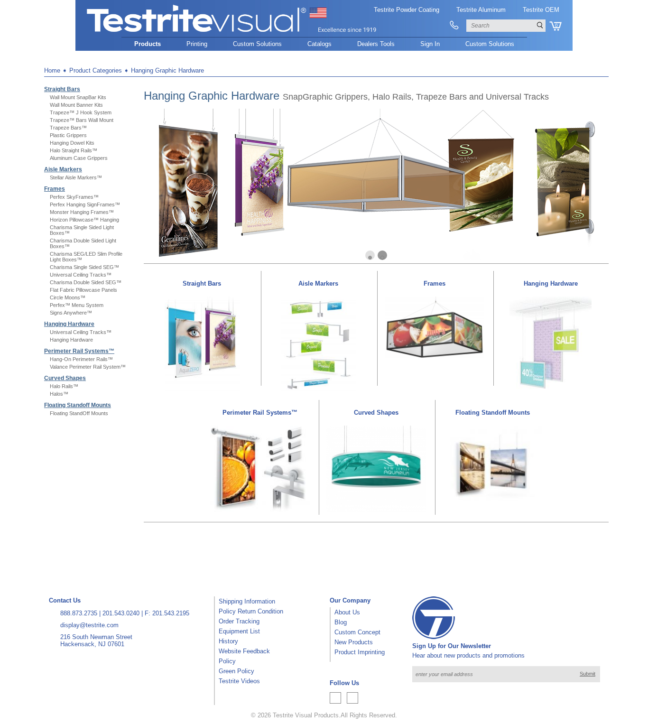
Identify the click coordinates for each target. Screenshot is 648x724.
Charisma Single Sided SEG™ (84, 267)
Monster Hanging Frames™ (82, 212)
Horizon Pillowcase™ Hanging (84, 220)
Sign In (430, 43)
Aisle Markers (63, 169)
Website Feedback (244, 651)
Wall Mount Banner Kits (76, 105)
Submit (587, 674)
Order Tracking (239, 621)
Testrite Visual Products (306, 715)
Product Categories (95, 70)
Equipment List (239, 631)
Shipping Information (247, 601)
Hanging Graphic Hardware (167, 70)
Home (52, 70)
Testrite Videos (239, 681)
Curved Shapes (65, 378)
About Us (347, 612)
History (228, 641)
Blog (340, 622)
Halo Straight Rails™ (73, 150)
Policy (227, 661)
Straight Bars (62, 89)
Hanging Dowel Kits (72, 143)
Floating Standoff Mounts (77, 405)
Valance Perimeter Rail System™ (88, 367)
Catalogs (319, 43)
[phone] (454, 25)
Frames (54, 189)
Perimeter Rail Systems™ (79, 351)
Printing (196, 43)
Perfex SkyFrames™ (74, 197)
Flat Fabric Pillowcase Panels (83, 290)
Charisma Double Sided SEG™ (85, 282)
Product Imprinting (359, 652)
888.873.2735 (78, 613)
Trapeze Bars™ (68, 127)
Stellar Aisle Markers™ (76, 177)
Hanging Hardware (69, 324)
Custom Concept (357, 632)
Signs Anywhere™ (71, 313)
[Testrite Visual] (232, 32)
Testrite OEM (541, 9)
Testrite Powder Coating (406, 9)
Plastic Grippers (68, 135)
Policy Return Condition (251, 611)
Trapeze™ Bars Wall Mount (81, 120)
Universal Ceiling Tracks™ (80, 275)
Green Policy (236, 671)
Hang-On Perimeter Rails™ (81, 359)
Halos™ (59, 394)
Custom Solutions (257, 43)
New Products (353, 642)
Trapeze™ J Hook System (80, 112)
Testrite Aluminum (481, 9)
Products (147, 43)
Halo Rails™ (64, 386)
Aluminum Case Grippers (79, 158)
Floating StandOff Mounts (79, 413)
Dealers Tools (376, 43)
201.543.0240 (120, 613)
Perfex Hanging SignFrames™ (85, 204)
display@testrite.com (89, 625)
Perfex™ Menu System (76, 305)
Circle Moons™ (67, 297)
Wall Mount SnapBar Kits (78, 97)
